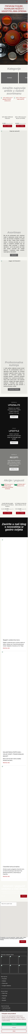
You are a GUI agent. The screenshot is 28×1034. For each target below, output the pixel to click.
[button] (7, 126)
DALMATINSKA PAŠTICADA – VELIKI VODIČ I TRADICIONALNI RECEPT (13, 754)
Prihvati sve (14, 1024)
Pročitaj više (6, 648)
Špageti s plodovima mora (11, 640)
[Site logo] (14, 2)
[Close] (26, 1012)
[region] (14, 1023)
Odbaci (14, 1031)
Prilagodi (14, 1027)
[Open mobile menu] (1, 2)
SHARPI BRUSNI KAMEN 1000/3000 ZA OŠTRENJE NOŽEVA (7, 505)
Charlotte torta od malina (11, 867)
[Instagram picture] (5, 960)
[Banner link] (9, 77)
